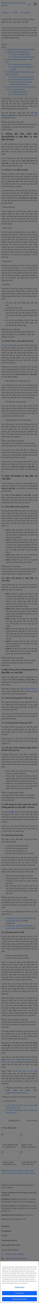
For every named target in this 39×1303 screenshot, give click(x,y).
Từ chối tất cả (19, 1293)
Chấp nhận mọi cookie (19, 1299)
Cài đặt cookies (19, 1287)
